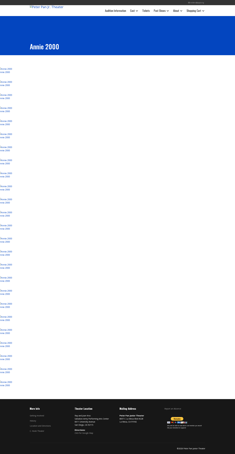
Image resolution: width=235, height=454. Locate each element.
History (33, 420)
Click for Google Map (84, 433)
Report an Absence (172, 408)
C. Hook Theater (37, 431)
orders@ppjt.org (197, 2)
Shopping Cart (194, 11)
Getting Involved (37, 415)
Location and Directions (40, 426)
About (176, 11)
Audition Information (115, 11)
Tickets (146, 11)
